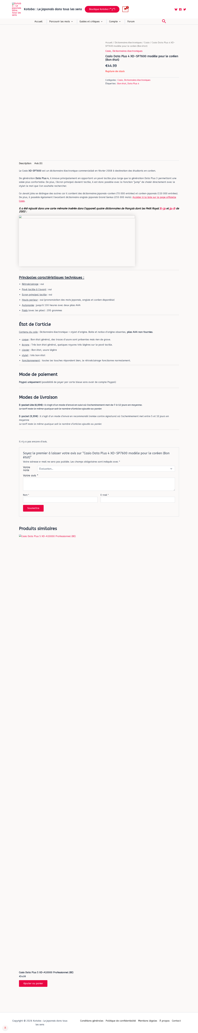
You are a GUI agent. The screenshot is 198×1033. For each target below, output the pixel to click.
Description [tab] (25, 163)
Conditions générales (91, 1020)
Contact (176, 1020)
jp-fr (172, 208)
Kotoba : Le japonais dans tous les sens (53, 9)
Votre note (26, 469)
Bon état (121, 83)
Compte (113, 21)
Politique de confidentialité (121, 1020)
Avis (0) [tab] (38, 163)
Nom (26, 495)
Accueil (38, 21)
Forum (131, 21)
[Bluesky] (176, 9)
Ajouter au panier (33, 983)
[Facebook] (180, 9)
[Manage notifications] (5, 1027)
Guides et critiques (90, 21)
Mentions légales (147, 1020)
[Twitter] (184, 9)
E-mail (105, 495)
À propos (164, 1020)
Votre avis (30, 475)
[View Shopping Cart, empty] (125, 9)
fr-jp (163, 208)
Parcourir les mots (59, 21)
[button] (102, 9)
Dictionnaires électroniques (128, 42)
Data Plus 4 (133, 83)
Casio (147, 42)
